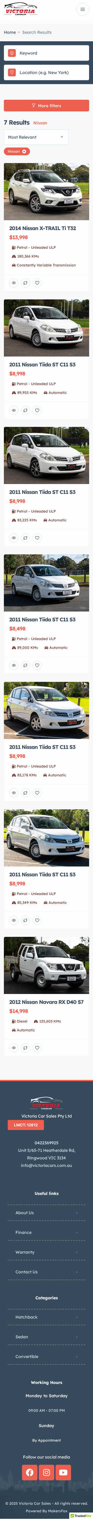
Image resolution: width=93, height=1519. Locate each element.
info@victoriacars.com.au (46, 1165)
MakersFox (57, 1511)
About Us (25, 1212)
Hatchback (26, 1317)
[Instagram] (46, 1472)
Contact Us (27, 1271)
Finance (24, 1232)
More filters (49, 105)
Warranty (25, 1252)
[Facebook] (29, 1472)
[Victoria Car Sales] (20, 9)
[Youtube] (63, 1472)
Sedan (22, 1336)
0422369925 (46, 1142)
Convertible (27, 1356)
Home (10, 32)
